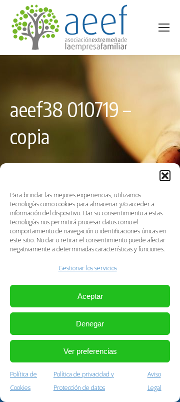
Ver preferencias (90, 351)
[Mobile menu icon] (164, 28)
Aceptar (90, 296)
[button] (165, 176)
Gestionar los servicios (87, 268)
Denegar (90, 323)
